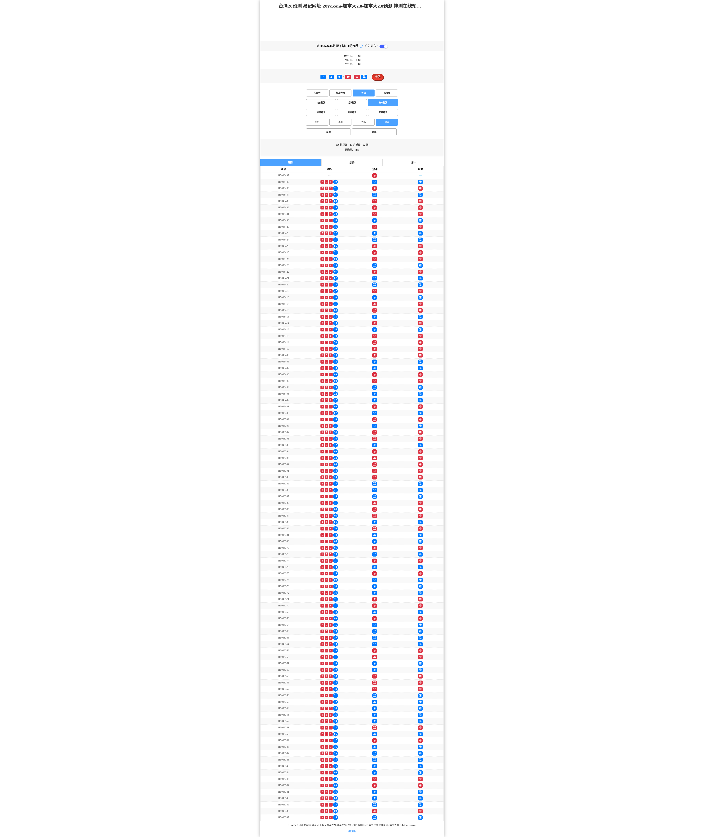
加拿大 (317, 93)
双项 (328, 132)
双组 (374, 132)
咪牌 (378, 76)
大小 (363, 122)
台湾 (363, 93)
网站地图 (352, 831)
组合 (317, 122)
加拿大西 (340, 93)
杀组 (340, 122)
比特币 (387, 93)
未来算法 (383, 102)
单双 (387, 122)
